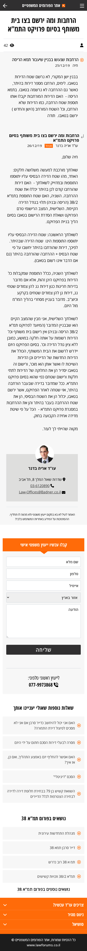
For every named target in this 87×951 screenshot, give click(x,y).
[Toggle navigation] (82, 5)
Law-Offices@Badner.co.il (40, 492)
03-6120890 (40, 485)
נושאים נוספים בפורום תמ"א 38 (43, 889)
